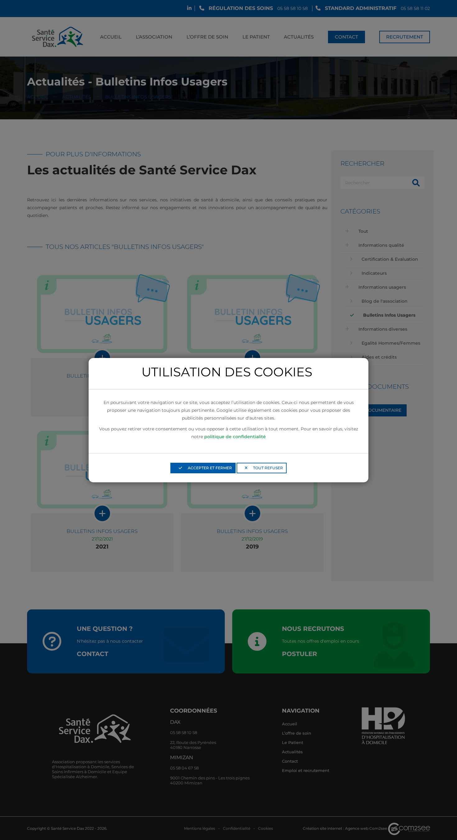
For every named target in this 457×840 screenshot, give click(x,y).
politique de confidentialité (235, 436)
